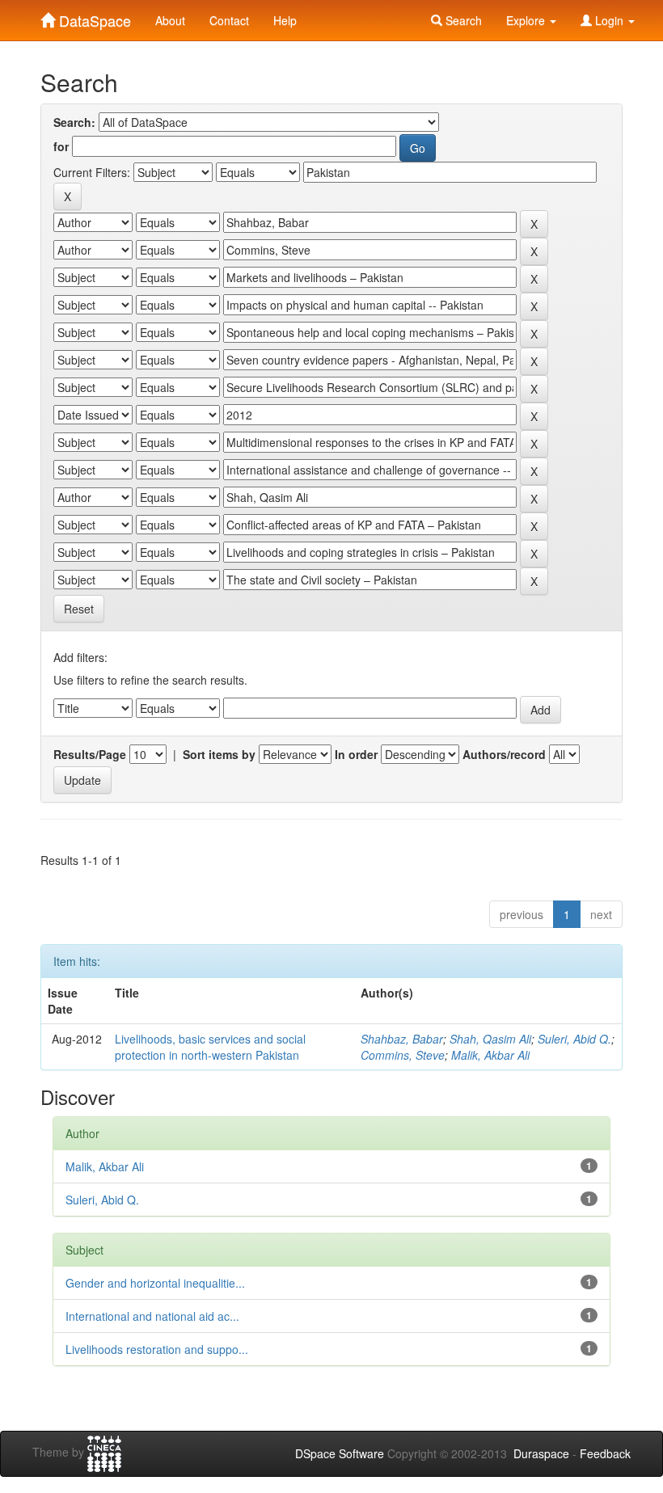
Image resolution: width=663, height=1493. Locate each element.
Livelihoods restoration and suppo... (156, 1349)
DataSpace (93, 17)
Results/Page (89, 754)
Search (462, 20)
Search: (74, 122)
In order (356, 754)
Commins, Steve (403, 1055)
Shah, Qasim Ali (490, 1039)
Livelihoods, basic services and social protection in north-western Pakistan (210, 1047)
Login (609, 20)
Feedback (605, 1453)
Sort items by (219, 754)
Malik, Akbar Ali (490, 1055)
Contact (229, 20)
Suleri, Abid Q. (574, 1039)
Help (285, 20)
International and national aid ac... (152, 1316)
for (61, 146)
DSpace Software (339, 1453)
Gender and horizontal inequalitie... (155, 1283)
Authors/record (504, 754)
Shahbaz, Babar (402, 1039)
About (170, 20)
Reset (79, 609)
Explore (527, 20)
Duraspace (541, 1453)
